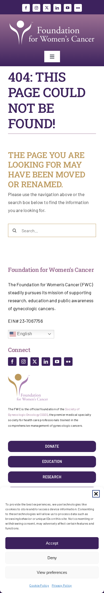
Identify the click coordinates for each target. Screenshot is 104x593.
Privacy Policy (62, 585)
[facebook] (26, 8)
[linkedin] (57, 8)
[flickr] (78, 8)
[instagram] (36, 8)
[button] (96, 493)
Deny (52, 557)
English (24, 333)
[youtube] (67, 8)
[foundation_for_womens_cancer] (52, 20)
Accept (52, 543)
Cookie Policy (39, 585)
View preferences (52, 572)
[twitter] (47, 8)
